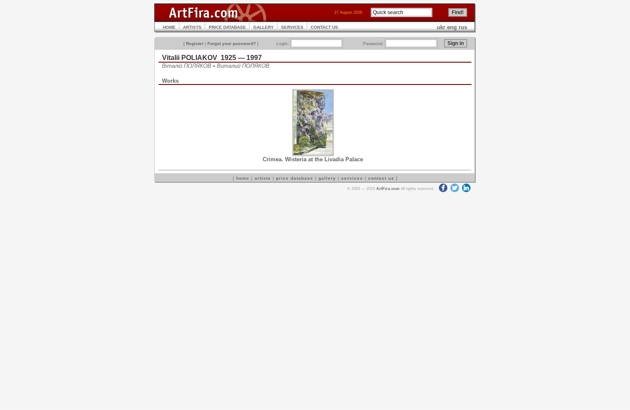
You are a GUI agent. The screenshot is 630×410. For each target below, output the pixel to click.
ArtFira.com (387, 189)
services (352, 178)
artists (263, 178)
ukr (441, 27)
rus (463, 27)
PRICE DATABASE (227, 27)
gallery (327, 178)
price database (294, 178)
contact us (381, 178)
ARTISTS (192, 27)
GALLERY (263, 27)
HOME (169, 27)
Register (195, 43)
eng (452, 27)
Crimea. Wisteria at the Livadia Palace (313, 159)
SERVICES (292, 27)
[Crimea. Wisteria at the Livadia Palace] (313, 154)
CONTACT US (324, 27)
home (242, 178)
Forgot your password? (231, 43)
